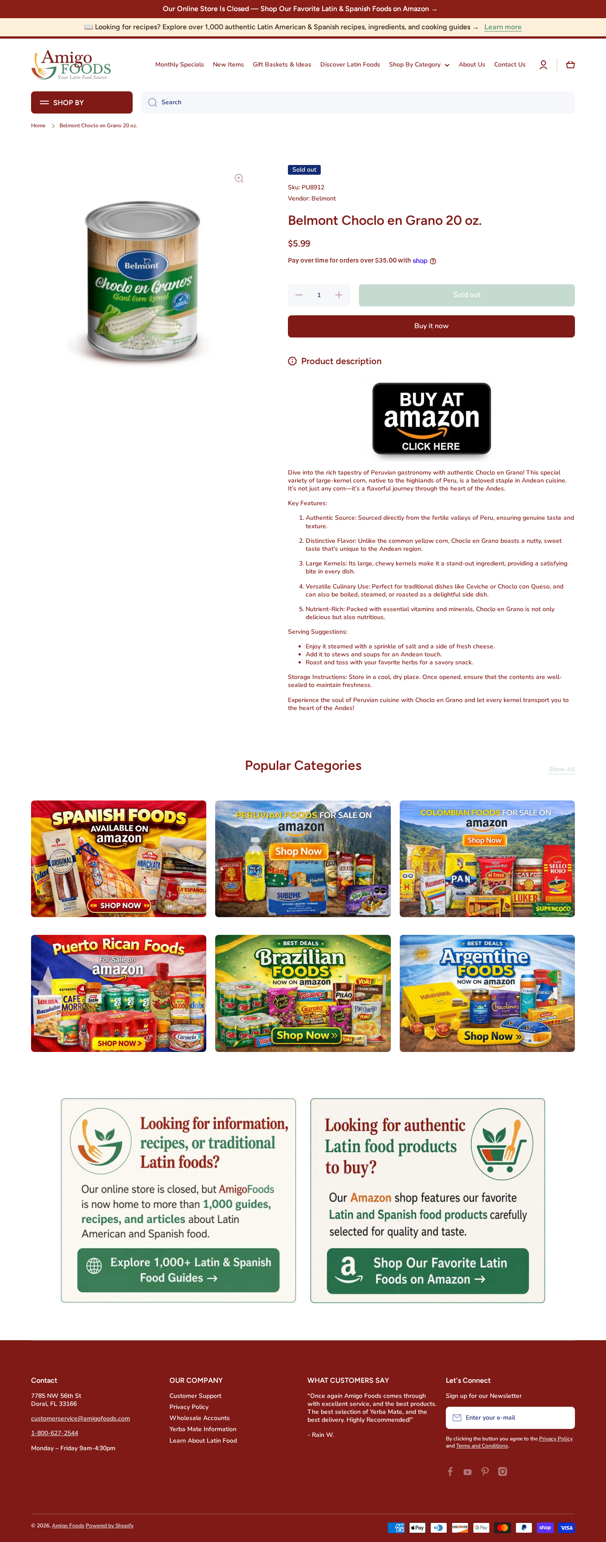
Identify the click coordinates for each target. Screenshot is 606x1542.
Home (38, 125)
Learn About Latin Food (203, 1440)
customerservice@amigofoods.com (80, 1418)
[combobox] (358, 102)
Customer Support (195, 1396)
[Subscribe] (564, 1418)
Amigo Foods (68, 1525)
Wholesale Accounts (199, 1418)
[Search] (149, 102)
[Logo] (71, 65)
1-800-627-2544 (54, 1433)
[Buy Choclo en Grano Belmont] (431, 418)
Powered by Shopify (110, 1525)
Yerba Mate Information (202, 1429)
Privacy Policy (189, 1407)
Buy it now (431, 326)
